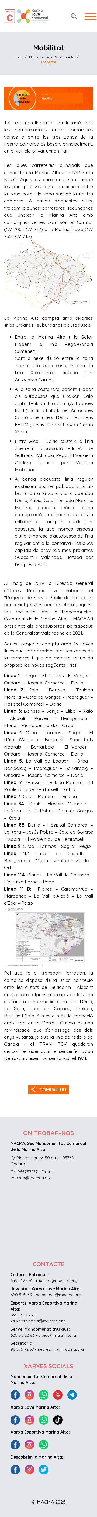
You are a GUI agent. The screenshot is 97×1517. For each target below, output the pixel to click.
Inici (19, 57)
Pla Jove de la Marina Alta (52, 57)
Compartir (49, 1089)
